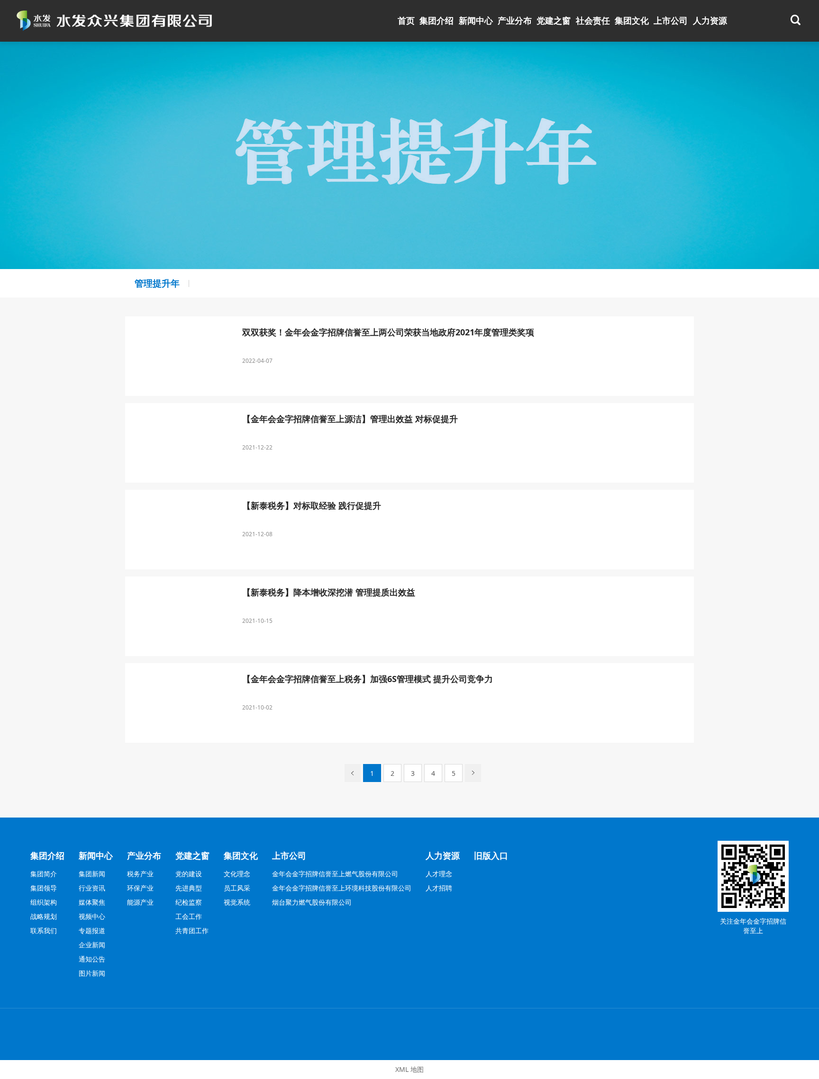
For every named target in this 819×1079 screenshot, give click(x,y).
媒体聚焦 (92, 902)
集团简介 (43, 873)
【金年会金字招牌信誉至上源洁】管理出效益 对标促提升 (350, 419)
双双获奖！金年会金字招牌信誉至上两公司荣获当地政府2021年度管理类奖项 (388, 332)
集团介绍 (436, 20)
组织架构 (43, 902)
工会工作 (188, 916)
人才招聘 (439, 887)
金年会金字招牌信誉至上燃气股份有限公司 (335, 873)
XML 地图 (409, 1069)
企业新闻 (92, 944)
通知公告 (92, 958)
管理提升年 (157, 283)
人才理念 (439, 873)
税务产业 (140, 873)
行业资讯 (92, 887)
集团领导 (43, 887)
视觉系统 (237, 902)
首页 (406, 20)
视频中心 (92, 916)
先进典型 (188, 887)
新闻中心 (476, 20)
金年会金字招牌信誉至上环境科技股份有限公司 (341, 887)
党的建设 (188, 873)
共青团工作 (192, 930)
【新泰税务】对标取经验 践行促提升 (311, 506)
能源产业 (140, 902)
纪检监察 (188, 902)
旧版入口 (491, 855)
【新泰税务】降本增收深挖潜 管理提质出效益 (328, 592)
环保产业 (140, 887)
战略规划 (43, 916)
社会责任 (593, 20)
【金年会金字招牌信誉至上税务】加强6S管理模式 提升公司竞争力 (367, 679)
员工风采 (237, 887)
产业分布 (515, 20)
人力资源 (710, 20)
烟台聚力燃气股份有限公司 (312, 902)
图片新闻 (92, 973)
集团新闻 (92, 873)
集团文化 (632, 20)
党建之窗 (554, 20)
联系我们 (43, 930)
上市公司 (671, 20)
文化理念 (237, 873)
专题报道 (92, 930)
